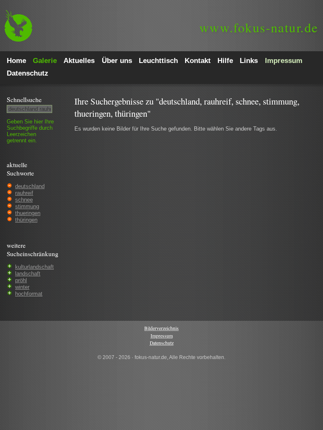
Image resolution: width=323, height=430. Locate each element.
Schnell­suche (24, 99)
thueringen (27, 213)
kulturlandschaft (34, 267)
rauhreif (24, 193)
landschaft (27, 273)
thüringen (26, 220)
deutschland (30, 186)
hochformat (28, 294)
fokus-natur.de (258, 27)
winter (22, 287)
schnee (24, 200)
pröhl (21, 280)
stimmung (27, 206)
